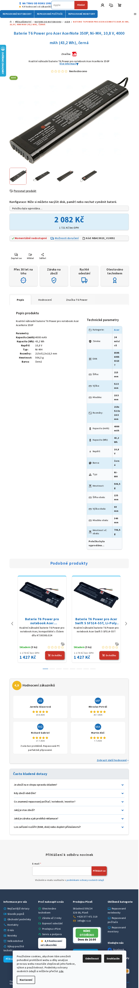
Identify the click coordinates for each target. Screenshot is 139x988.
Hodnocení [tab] (45, 300)
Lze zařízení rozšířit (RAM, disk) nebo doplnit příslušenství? (47, 827)
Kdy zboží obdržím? (25, 793)
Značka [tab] (77, 300)
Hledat (81, 5)
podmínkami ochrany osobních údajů (85, 880)
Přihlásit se (99, 871)
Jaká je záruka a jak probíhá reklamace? (36, 818)
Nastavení (26, 980)
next (126, 623)
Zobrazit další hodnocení (112, 760)
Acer (117, 330)
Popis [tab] (20, 300)
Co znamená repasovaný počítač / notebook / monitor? (44, 802)
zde (61, 971)
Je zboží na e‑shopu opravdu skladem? (35, 785)
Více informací (67, 64)
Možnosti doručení (67, 238)
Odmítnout (92, 958)
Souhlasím (113, 958)
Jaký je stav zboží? (24, 810)
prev (12, 623)
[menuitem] (17, 14)
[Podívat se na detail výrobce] (74, 54)
